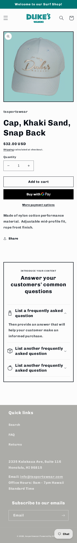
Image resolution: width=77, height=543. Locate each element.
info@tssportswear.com (41, 477)
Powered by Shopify (50, 536)
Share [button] (13, 238)
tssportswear (32, 536)
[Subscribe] (63, 515)
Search (14, 425)
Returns (15, 444)
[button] (5, 18)
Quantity (9, 157)
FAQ (12, 435)
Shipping (8, 149)
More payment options (38, 204)
